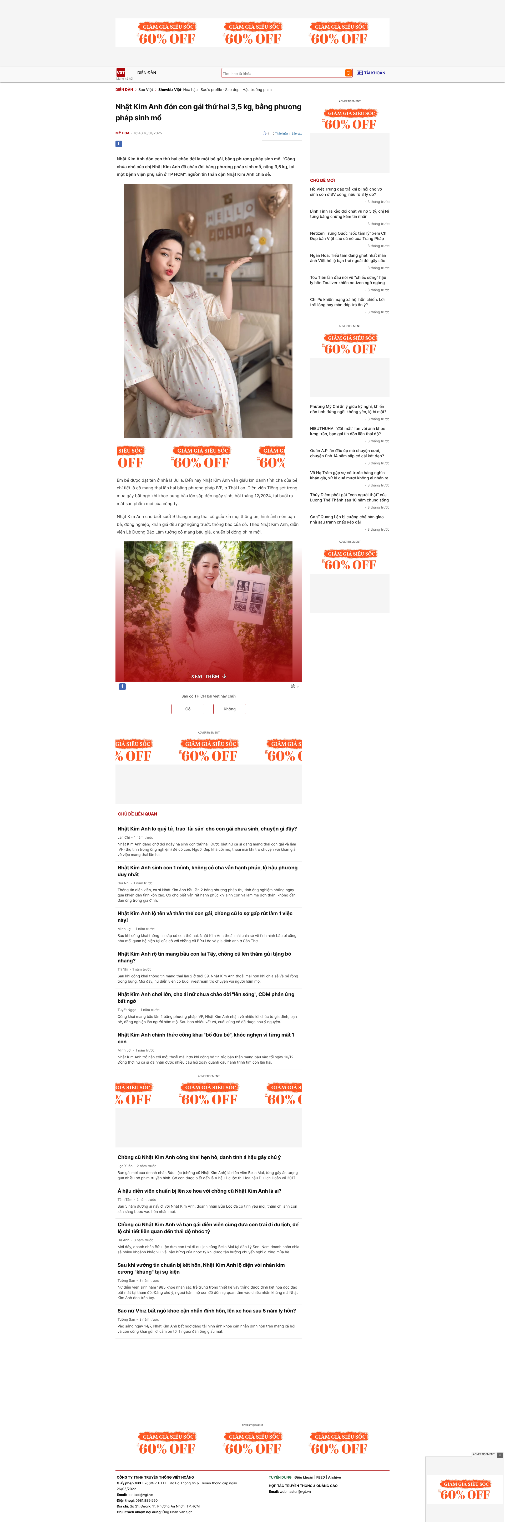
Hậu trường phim (257, 90)
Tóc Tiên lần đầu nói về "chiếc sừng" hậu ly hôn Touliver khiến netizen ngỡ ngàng (350, 283)
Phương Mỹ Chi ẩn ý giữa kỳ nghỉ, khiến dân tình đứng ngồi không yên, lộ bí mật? (350, 412)
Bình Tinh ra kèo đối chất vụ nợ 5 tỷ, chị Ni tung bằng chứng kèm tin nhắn (350, 217)
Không (230, 708)
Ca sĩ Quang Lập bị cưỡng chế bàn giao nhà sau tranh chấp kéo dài (350, 523)
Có (188, 708)
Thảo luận (280, 133)
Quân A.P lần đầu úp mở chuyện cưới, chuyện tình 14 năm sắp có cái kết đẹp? (350, 456)
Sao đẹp (232, 90)
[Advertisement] (252, 1378)
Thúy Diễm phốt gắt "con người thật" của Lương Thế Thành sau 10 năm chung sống (350, 501)
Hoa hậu (190, 90)
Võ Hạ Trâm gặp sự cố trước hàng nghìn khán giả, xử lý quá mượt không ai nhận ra (350, 479)
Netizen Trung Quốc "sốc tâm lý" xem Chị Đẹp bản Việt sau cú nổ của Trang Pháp (350, 239)
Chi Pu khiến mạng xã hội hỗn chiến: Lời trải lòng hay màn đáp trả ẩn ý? (350, 305)
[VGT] (120, 72)
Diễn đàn (146, 72)
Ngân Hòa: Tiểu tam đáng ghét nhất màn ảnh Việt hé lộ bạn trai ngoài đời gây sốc (350, 261)
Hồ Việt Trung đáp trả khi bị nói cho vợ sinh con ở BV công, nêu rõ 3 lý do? (350, 195)
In (298, 687)
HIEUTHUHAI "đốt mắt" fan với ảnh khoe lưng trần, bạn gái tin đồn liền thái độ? (350, 434)
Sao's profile (211, 90)
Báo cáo (297, 133)
